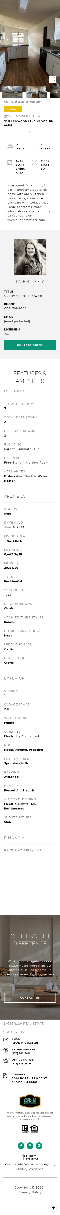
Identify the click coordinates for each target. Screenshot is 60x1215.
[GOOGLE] (39, 1145)
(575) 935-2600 (21, 1063)
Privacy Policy (30, 1192)
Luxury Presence (30, 1169)
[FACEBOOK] (21, 1145)
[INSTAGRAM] (30, 1145)
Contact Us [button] (30, 997)
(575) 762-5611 (21, 1053)
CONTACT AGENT (30, 344)
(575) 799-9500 (15, 308)
